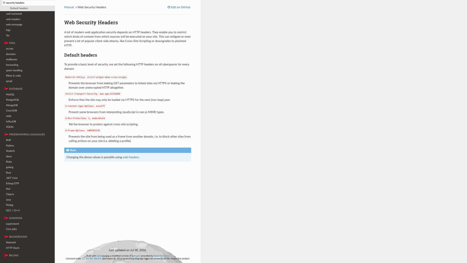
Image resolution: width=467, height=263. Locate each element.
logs (8, 30)
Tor (7, 35)
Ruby (9, 161)
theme (137, 256)
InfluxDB (11, 121)
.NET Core (12, 178)
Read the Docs (161, 256)
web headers (13, 19)
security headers (15, 2)
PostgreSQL (12, 99)
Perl (8, 189)
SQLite (9, 126)
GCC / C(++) (13, 210)
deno (9, 156)
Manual (69, 7)
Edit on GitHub (180, 7)
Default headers (19, 8)
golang (9, 167)
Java (8, 199)
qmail (9, 81)
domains (11, 54)
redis (8, 116)
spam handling (14, 70)
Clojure (10, 194)
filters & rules (13, 75)
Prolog (9, 205)
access (9, 48)
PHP (8, 140)
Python (10, 145)
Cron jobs (11, 229)
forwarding (12, 65)
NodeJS (10, 151)
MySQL (10, 94)
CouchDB (11, 110)
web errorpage (14, 24)
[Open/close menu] (4, 3)
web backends (14, 13)
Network (11, 242)
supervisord (12, 223)
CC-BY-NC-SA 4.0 (91, 259)
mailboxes (11, 59)
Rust (8, 172)
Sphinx (100, 256)
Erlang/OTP (12, 183)
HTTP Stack (12, 248)
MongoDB (12, 105)
